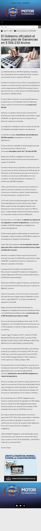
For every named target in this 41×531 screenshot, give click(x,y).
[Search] (39, 26)
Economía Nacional (22, 31)
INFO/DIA (33, 31)
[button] (2, 22)
